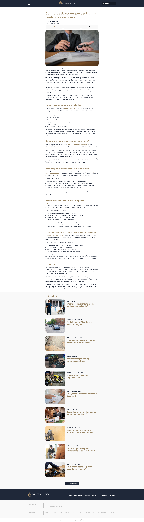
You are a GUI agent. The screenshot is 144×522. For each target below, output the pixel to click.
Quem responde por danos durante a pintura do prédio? (80, 431)
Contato (87, 495)
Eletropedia (110, 512)
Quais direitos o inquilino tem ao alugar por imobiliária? (81, 413)
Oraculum (87, 512)
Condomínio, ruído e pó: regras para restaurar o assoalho (81, 341)
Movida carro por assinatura (55, 203)
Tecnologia (52, 506)
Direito (47, 506)
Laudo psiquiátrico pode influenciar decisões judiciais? (81, 449)
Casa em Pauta (96, 512)
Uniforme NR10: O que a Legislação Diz (77, 376)
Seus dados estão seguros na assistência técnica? (80, 468)
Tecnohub (81, 512)
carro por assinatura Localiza (55, 235)
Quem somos (78, 495)
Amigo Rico (48, 512)
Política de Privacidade (99, 495)
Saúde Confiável (64, 512)
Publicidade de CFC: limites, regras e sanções (79, 323)
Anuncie (112, 495)
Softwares (55, 512)
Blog (70, 495)
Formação (59, 506)
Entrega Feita (73, 512)
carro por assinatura (70, 108)
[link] (39, 494)
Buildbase (103, 512)
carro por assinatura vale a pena (77, 144)
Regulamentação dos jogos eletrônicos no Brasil (79, 360)
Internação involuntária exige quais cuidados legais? (80, 305)
